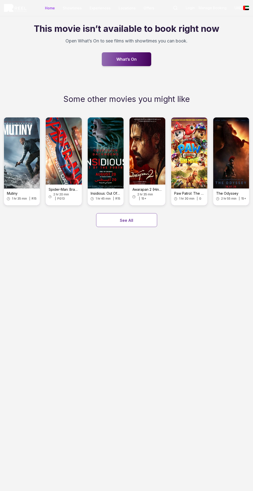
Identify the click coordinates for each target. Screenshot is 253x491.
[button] (175, 7)
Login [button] (190, 8)
